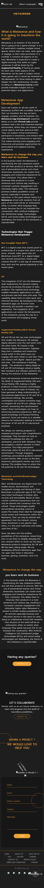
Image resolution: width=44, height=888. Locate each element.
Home (7, 854)
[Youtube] (25, 873)
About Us (19, 854)
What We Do (34, 854)
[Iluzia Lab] (6, 4)
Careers (32, 857)
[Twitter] (19, 873)
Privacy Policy (30, 859)
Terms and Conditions (15, 862)
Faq (9, 857)
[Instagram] (14, 873)
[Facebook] (9, 873)
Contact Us (22, 664)
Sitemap (34, 862)
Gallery (20, 857)
